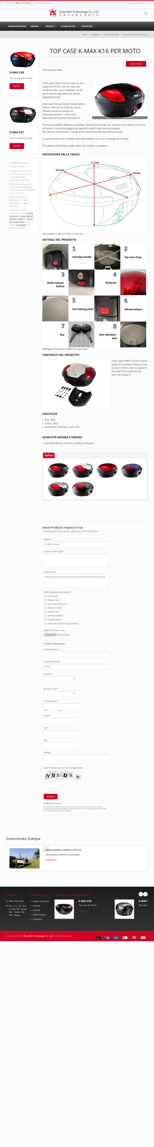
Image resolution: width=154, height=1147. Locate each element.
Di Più (17, 86)
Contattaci (87, 26)
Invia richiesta (136, 63)
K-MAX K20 (85, 901)
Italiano (143, 3)
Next (145, 839)
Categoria (95, 35)
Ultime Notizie (68, 26)
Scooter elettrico (17, 219)
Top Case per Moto (111, 35)
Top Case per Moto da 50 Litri (135, 35)
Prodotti (50, 26)
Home (84, 35)
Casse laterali (26, 216)
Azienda (35, 26)
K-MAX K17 (145, 901)
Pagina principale (17, 26)
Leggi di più (51, 860)
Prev (141, 839)
